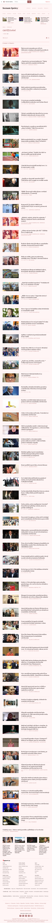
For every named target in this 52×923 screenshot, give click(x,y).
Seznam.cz (48, 1)
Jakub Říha (43, 742)
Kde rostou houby (27, 888)
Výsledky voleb (5, 868)
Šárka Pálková (33, 286)
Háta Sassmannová (34, 769)
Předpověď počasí (19, 888)
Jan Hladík (32, 103)
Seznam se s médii (19, 908)
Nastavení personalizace (25, 910)
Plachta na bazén (15, 891)
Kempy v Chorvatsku (23, 877)
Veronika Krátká (33, 587)
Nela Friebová (33, 821)
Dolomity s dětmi (22, 885)
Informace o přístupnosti (13, 906)
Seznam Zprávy (36, 79)
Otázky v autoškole (38, 883)
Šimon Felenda (33, 613)
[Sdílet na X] (48, 38)
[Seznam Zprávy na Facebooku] (20, 916)
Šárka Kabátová (33, 416)
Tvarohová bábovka (6, 882)
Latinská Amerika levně (23, 883)
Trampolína (21, 891)
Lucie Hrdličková (33, 702)
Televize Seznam (10, 908)
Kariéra (18, 903)
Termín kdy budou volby (7, 869)
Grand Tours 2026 (22, 873)
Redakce (32, 903)
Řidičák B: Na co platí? (39, 882)
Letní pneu (36, 896)
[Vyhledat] (29, 2)
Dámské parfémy (30, 896)
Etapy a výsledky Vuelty (23, 866)
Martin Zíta (32, 457)
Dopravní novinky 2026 (39, 880)
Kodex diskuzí (27, 908)
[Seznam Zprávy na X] (23, 916)
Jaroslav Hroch (32, 64)
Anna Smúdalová (33, 155)
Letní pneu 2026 (38, 877)
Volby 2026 (5, 864)
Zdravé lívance (5, 880)
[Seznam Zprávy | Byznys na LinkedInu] (31, 916)
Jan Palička (27, 22)
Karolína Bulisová (33, 650)
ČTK (30, 79)
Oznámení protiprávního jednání (26, 906)
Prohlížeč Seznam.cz (39, 906)
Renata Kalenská (33, 730)
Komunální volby (6, 873)
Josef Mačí (11, 22)
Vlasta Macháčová (34, 312)
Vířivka (25, 893)
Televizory (46, 896)
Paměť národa (41, 116)
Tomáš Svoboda (33, 129)
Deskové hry (41, 896)
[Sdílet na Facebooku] (46, 38)
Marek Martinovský (35, 535)
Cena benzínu (33, 888)
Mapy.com (13, 888)
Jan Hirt (20, 868)
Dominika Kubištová (34, 209)
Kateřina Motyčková (34, 338)
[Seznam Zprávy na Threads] (29, 916)
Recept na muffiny (6, 878)
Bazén (10, 891)
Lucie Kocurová (43, 23)
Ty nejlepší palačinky (7, 877)
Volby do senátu (6, 871)
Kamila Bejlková (32, 807)
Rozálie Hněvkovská (34, 142)
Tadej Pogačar (21, 869)
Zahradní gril (45, 891)
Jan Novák (32, 168)
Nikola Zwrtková (34, 598)
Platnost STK (37, 885)
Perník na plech (6, 885)
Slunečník (26, 891)
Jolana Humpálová (34, 351)
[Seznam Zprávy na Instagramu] (26, 916)
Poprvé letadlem (22, 878)
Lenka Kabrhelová (34, 51)
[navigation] (2, 2)
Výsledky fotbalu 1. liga (39, 866)
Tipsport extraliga (38, 868)
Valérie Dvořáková (34, 639)
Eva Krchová (32, 520)
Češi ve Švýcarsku (22, 882)
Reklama (37, 903)
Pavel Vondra (32, 325)
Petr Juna (31, 496)
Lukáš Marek (32, 624)
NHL (36, 873)
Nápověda (22, 903)
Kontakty (27, 903)
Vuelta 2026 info (22, 864)
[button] (5, 19)
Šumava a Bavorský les (23, 880)
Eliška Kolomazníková (35, 559)
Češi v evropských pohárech (42, 888)
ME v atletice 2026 (38, 869)
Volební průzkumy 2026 (7, 866)
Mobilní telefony (16, 896)
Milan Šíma (32, 717)
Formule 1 (37, 871)
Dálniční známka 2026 (39, 878)
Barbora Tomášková (34, 509)
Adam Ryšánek (32, 377)
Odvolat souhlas (40, 908)
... (48, 13)
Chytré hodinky (22, 897)
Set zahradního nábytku (38, 891)
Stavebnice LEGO (23, 896)
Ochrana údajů (43, 903)
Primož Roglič (21, 871)
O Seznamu (13, 903)
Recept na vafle (5, 883)
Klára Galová (33, 483)
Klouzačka (31, 891)
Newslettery (33, 908)
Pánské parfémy (29, 897)
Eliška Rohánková (34, 247)
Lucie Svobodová (33, 794)
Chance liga (37, 864)
